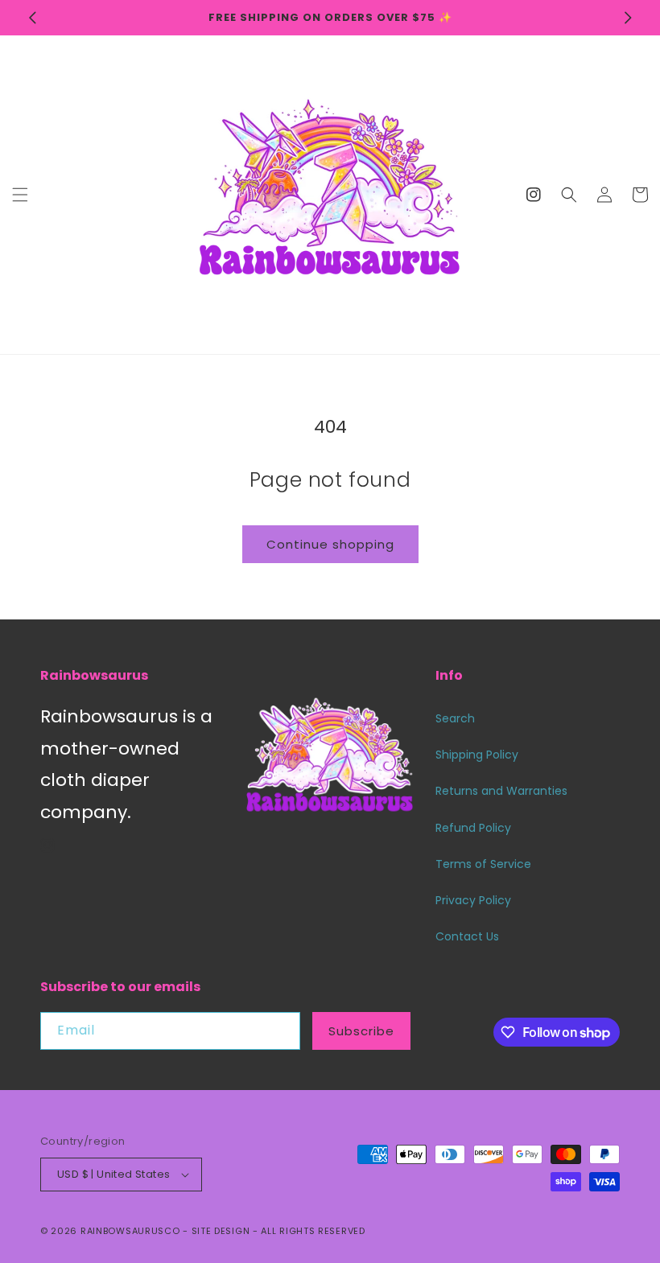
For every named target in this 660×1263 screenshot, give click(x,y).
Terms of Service (483, 864)
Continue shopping (330, 544)
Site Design (221, 1230)
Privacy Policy (473, 900)
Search (455, 718)
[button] (20, 194)
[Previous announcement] (32, 17)
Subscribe (361, 1030)
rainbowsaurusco (130, 1230)
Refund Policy (473, 828)
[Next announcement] (628, 17)
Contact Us (467, 936)
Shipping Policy (476, 755)
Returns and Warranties (501, 791)
